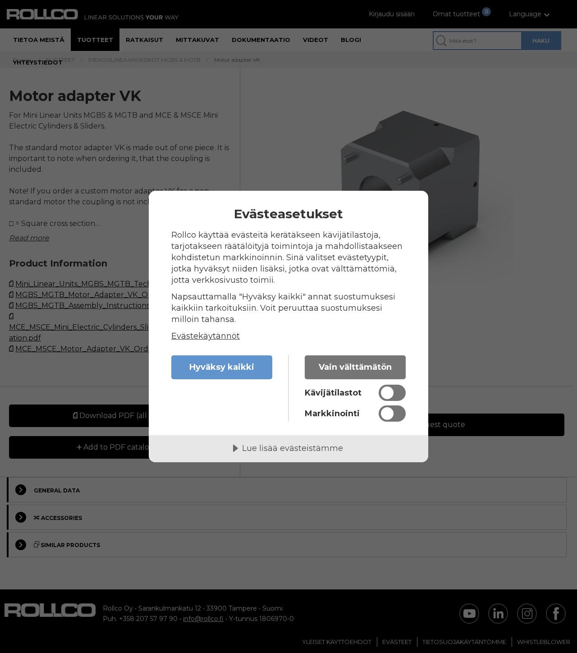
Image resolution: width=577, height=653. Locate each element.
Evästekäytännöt (205, 336)
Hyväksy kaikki (221, 367)
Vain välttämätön (355, 367)
